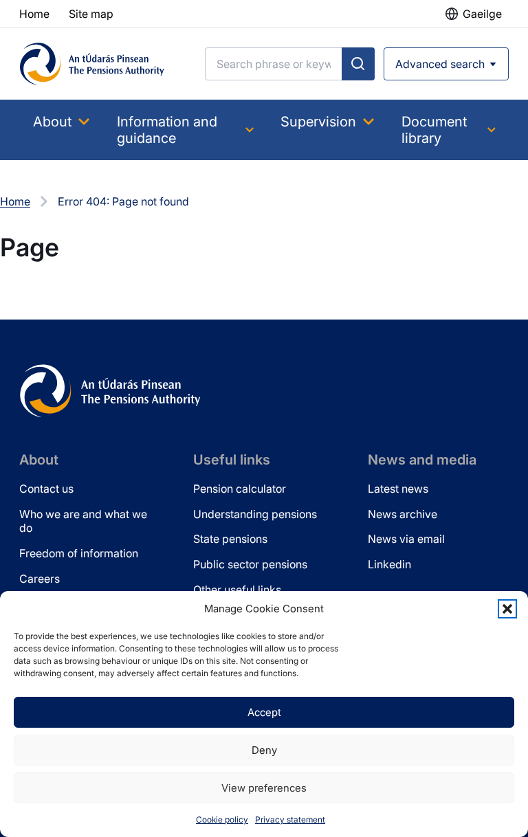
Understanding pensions (255, 514)
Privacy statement (290, 819)
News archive (402, 514)
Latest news (398, 488)
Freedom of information (78, 553)
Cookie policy (222, 819)
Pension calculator (239, 488)
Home (15, 201)
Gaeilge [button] (482, 14)
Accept (264, 712)
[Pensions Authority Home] (92, 64)
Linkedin (389, 564)
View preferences (264, 787)
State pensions (230, 539)
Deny (264, 750)
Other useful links (237, 589)
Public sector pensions (250, 564)
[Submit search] (358, 63)
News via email (406, 539)
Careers (39, 578)
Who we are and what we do (83, 521)
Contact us (46, 488)
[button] (507, 609)
